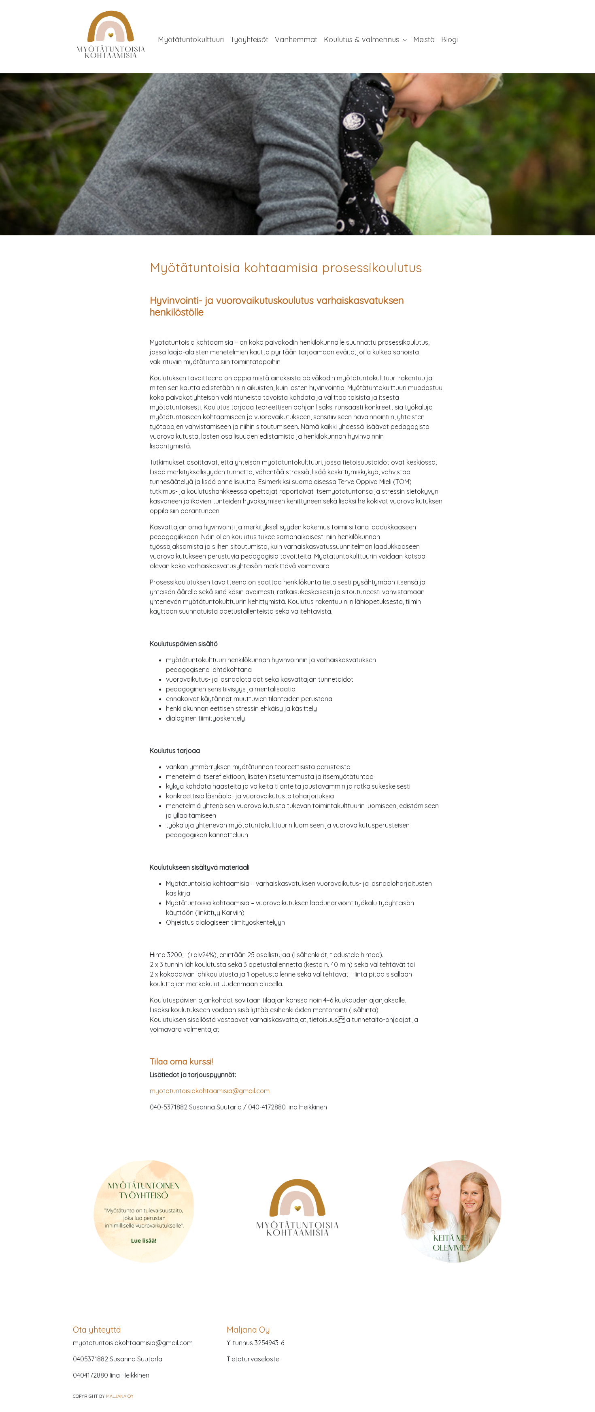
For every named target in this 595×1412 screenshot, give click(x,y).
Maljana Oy (120, 1396)
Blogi (449, 39)
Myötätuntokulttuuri (191, 39)
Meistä (424, 39)
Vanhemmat (296, 39)
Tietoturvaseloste (253, 1359)
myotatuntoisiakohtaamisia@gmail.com (210, 1091)
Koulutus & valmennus (362, 39)
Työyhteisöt (249, 39)
